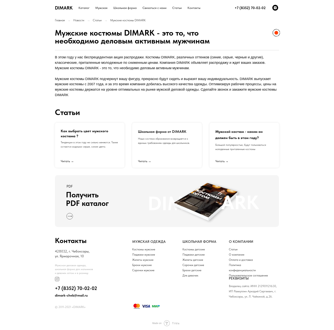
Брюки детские (191, 270)
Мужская (101, 8)
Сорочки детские (193, 265)
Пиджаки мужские (143, 254)
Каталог (83, 8)
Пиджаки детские (193, 254)
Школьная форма (125, 8)
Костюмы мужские (143, 249)
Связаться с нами (154, 8)
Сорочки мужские (143, 270)
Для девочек (190, 275)
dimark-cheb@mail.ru (71, 295)
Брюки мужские (142, 265)
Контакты (193, 8)
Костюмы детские (193, 249)
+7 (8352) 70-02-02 (76, 288)
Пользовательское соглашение (248, 275)
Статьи (177, 8)
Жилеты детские (192, 260)
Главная (60, 20)
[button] (167, 201)
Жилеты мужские (142, 260)
